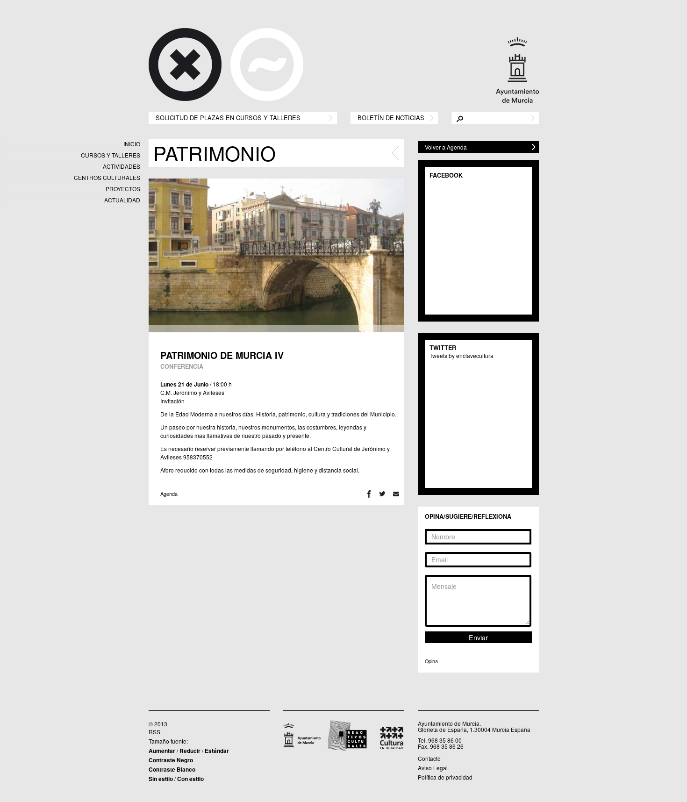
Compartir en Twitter (382, 494)
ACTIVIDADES (121, 166)
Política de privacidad (445, 777)
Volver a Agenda (446, 146)
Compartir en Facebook (369, 494)
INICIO (131, 144)
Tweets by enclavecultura (461, 355)
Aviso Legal (433, 768)
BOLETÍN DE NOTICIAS (391, 117)
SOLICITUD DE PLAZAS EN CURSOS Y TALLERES (228, 117)
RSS (154, 732)
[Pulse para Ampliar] (276, 255)
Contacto (429, 758)
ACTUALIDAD (122, 200)
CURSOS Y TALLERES (110, 155)
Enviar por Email (396, 494)
